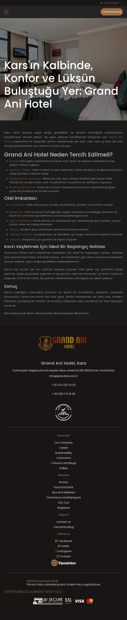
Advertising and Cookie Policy (64, 584)
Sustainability (63, 453)
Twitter (65, 546)
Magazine (63, 508)
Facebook (65, 541)
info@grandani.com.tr (63, 376)
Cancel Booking (63, 527)
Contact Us (63, 522)
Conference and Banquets (63, 497)
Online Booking (111, 12)
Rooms (63, 482)
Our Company (63, 443)
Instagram (65, 551)
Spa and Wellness (63, 492)
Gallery (63, 468)
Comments (63, 458)
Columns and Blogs (63, 463)
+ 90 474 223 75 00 (63, 385)
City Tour (63, 503)
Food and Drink (63, 487)
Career (63, 448)
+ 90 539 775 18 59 (63, 394)
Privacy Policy (35, 584)
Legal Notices (91, 584)
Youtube (65, 556)
